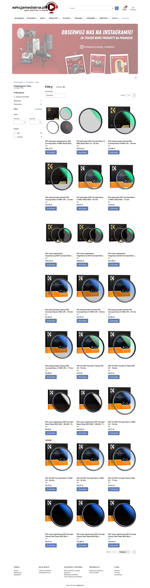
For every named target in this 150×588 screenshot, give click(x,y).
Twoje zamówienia (45, 570)
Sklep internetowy (74, 585)
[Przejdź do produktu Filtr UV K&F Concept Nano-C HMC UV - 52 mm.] (122, 401)
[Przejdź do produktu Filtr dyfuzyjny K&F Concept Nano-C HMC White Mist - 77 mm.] (122, 176)
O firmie (117, 572)
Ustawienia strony (45, 572)
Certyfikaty (118, 574)
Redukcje (27, 101)
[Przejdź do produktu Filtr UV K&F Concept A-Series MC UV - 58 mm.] (122, 345)
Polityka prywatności (96, 570)
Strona (122, 95)
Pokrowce (27, 104)
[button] (117, 8)
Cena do (32, 118)
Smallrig (19, 137)
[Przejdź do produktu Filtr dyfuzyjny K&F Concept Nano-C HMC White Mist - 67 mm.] (91, 176)
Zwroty (16, 570)
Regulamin (17, 574)
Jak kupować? (94, 572)
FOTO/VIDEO (29, 82)
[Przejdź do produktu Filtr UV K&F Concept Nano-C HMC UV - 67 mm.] (91, 457)
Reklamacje (17, 572)
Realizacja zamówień (71, 574)
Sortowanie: (49, 91)
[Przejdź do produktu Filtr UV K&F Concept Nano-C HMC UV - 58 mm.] (59, 457)
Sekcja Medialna (18, 82)
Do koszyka (51, 152)
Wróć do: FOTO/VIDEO (22, 96)
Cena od (16, 118)
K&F (18, 133)
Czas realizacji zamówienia (73, 577)
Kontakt (116, 570)
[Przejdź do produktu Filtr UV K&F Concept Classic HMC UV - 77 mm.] (122, 457)
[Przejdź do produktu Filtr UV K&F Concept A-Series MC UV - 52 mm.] (91, 345)
